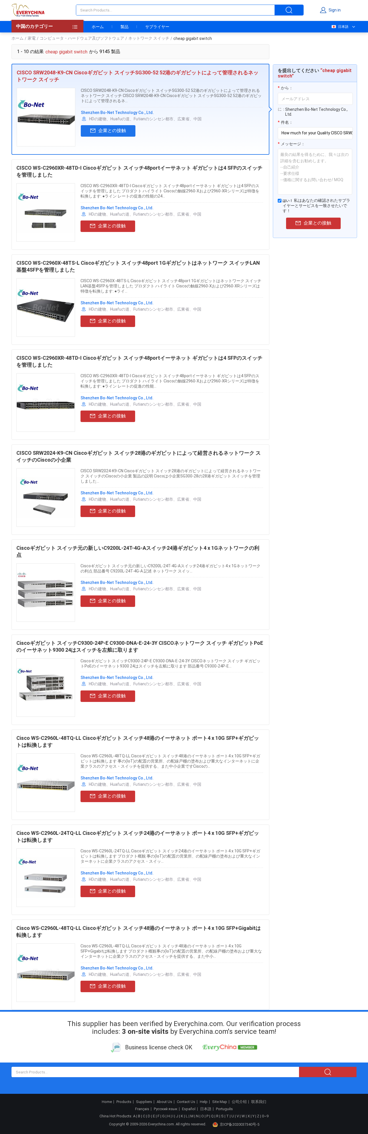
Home (107, 1102)
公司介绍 (239, 1102)
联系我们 (258, 1102)
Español (188, 1109)
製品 (124, 26)
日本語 (343, 27)
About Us (164, 1102)
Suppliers (144, 1102)
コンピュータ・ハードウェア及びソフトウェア (82, 38)
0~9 (265, 1116)
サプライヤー (157, 26)
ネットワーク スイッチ (148, 38)
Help (204, 1102)
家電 (32, 38)
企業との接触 (112, 130)
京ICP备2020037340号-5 (239, 1124)
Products (123, 1102)
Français (142, 1109)
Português (224, 1109)
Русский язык (165, 1109)
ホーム (98, 26)
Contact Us (186, 1102)
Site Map (219, 1102)
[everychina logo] (28, 10)
